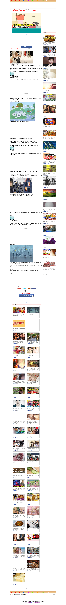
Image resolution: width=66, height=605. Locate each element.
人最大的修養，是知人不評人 (17, 408)
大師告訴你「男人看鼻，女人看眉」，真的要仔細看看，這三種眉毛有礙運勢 (33, 543)
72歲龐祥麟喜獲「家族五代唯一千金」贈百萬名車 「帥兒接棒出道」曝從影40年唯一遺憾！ (33, 436)
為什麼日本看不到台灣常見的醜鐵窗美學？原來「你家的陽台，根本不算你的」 (33, 556)
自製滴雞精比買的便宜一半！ (48, 233)
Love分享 (54, 594)
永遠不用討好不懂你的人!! (31, 314)
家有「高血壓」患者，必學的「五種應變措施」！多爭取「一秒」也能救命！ (19, 489)
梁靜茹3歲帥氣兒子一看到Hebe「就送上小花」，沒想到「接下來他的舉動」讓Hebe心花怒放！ (19, 342)
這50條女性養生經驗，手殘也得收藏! (33, 448)
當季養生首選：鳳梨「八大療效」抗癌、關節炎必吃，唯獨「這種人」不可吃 (49, 138)
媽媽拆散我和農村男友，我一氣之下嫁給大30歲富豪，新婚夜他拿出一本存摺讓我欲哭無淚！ (19, 382)
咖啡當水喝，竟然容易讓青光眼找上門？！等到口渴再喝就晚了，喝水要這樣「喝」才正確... (33, 569)
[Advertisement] (33, 4)
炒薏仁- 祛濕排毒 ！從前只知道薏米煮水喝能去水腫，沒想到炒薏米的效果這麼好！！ (19, 503)
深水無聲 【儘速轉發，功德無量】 (48, 78)
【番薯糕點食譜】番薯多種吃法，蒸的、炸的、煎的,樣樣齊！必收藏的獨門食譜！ (19, 583)
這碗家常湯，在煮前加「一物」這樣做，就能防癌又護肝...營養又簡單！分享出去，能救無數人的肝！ (49, 127)
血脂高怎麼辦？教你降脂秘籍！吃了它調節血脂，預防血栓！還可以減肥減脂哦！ (33, 489)
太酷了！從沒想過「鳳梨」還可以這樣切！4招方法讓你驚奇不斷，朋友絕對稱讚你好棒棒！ (33, 369)
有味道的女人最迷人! (46, 149)
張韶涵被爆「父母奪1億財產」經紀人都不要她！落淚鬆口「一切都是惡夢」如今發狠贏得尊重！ (19, 543)
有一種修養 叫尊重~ (46, 90)
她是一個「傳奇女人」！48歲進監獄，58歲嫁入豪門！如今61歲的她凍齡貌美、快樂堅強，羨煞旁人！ (33, 356)
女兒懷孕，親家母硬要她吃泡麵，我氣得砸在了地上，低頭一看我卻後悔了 (49, 55)
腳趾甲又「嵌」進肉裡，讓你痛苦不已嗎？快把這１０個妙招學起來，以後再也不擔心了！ (19, 569)
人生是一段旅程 (45, 197)
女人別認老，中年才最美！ (47, 66)
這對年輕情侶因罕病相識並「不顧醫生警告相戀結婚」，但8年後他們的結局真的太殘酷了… (19, 556)
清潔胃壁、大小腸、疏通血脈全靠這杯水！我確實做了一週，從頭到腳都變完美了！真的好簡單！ (49, 269)
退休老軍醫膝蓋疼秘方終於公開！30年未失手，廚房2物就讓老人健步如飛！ (33, 396)
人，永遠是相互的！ (46, 185)
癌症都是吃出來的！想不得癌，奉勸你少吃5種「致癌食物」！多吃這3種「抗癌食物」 (49, 222)
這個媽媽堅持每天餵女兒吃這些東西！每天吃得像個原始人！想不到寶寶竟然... (19, 516)
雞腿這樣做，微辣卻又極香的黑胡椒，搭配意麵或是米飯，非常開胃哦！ (18, 529)
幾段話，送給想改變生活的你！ (18, 475)
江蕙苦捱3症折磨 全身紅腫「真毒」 (18, 368)
